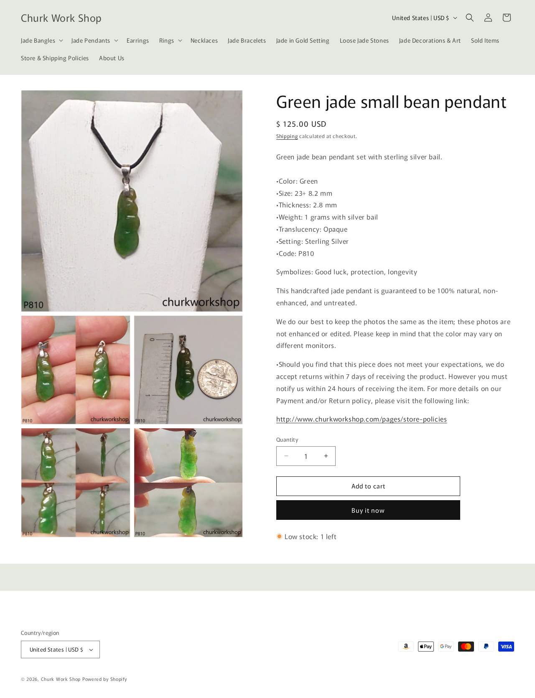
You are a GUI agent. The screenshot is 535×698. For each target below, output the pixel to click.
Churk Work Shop (61, 678)
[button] (41, 40)
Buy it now (368, 510)
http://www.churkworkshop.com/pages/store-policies (361, 419)
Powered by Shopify (104, 678)
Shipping (287, 135)
